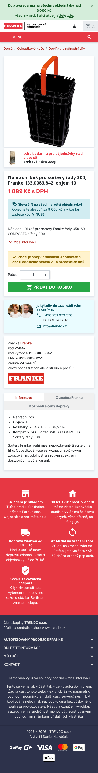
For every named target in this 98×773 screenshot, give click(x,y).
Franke (26, 343)
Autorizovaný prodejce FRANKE (33, 639)
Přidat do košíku (49, 287)
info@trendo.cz (55, 326)
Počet (12, 274)
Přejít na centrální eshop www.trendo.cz (34, 627)
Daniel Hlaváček (55, 736)
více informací (79, 678)
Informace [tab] (23, 397)
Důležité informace (22, 648)
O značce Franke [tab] (69, 397)
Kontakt (12, 664)
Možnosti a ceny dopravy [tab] (49, 406)
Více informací (25, 242)
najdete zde (63, 15)
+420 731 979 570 (57, 315)
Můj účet (12, 656)
